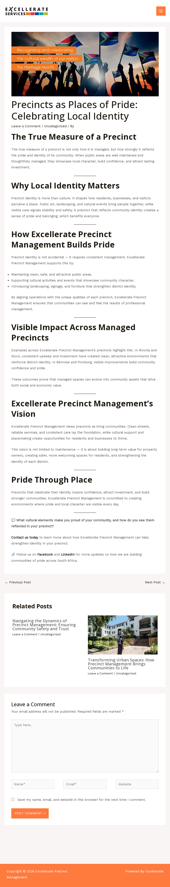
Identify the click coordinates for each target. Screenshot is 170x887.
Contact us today (24, 537)
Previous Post (18, 582)
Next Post (155, 582)
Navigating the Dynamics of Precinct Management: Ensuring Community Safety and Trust (44, 624)
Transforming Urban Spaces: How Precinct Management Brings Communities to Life (121, 663)
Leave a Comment (26, 126)
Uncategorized (55, 126)
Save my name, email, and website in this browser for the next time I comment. (81, 800)
